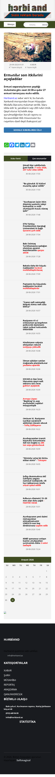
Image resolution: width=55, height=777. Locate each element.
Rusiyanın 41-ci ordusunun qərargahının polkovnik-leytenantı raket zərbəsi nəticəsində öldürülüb (35, 325)
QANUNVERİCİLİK (13, 694)
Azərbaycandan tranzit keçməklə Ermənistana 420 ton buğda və (34, 441)
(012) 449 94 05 (11, 713)
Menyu (10, 24)
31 (13, 600)
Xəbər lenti (16, 158)
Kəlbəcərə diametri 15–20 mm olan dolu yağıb (35, 500)
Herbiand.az (10, 98)
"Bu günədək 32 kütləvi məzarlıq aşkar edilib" (34, 184)
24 (13, 594)
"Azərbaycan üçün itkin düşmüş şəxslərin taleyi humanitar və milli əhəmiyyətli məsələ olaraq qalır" (35, 206)
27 (33, 594)
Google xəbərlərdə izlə (27, 130)
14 (40, 582)
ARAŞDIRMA (10, 689)
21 (40, 588)
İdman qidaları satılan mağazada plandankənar (35, 363)
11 (19, 582)
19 (26, 588)
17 (13, 588)
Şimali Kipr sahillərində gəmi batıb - (35, 167)
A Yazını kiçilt (31, 67)
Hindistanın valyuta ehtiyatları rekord (33, 344)
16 (6, 588)
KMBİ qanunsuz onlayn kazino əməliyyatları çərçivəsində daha (35, 542)
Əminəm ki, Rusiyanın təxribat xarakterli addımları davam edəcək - (35, 422)
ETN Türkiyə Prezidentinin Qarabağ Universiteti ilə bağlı (34, 227)
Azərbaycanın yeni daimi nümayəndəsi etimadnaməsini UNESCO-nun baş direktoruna (35, 521)
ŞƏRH (7, 675)
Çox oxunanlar (39, 158)
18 (19, 588)
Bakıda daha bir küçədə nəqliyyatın (34, 268)
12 (26, 582)
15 (47, 582)
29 (47, 594)
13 (33, 582)
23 (6, 594)
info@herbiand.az (15, 655)
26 (26, 594)
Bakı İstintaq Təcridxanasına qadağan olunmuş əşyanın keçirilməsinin (35, 248)
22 (47, 588)
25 (19, 594)
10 (13, 582)
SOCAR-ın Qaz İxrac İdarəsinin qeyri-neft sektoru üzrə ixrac (33, 382)
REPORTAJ (9, 684)
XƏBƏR (8, 670)
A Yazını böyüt (15, 67)
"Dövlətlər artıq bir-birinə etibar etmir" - (35, 459)
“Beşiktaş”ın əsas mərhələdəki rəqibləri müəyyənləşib (33, 402)
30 (6, 600)
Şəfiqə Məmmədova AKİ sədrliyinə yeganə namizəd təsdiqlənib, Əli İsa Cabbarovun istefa (34, 481)
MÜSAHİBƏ (10, 680)
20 (33, 588)
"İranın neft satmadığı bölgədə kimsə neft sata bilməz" (34, 304)
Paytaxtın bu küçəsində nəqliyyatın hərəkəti (34, 286)
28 (40, 594)
